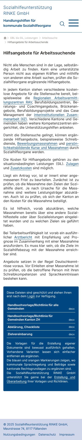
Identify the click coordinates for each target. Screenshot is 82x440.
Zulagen (72, 164)
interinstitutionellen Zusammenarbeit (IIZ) (41, 117)
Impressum (66, 434)
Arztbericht (23, 237)
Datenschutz (47, 434)
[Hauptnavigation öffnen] (73, 21)
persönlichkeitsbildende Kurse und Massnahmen (41, 145)
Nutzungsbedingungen (19, 434)
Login (31, 296)
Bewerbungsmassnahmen (37, 143)
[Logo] (27, 16)
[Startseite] (4, 38)
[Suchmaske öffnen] (62, 24)
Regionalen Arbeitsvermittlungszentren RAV (41, 100)
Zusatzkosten (21, 168)
